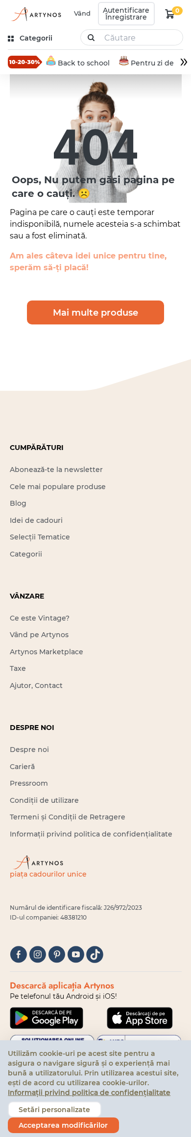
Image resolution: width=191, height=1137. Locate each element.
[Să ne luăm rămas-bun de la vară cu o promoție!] (25, 62)
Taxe (18, 668)
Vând (82, 13)
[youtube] (75, 954)
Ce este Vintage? (40, 618)
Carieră (22, 766)
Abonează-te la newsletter (56, 469)
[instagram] (37, 954)
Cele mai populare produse (58, 486)
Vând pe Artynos (39, 634)
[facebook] (18, 954)
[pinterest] (56, 954)
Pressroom (29, 783)
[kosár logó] (170, 14)
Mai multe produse (95, 312)
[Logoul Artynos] (35, 14)
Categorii (26, 554)
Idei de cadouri (36, 520)
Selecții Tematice (40, 537)
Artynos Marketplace (46, 651)
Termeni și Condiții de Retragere (67, 817)
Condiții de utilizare (44, 800)
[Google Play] (46, 1018)
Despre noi (29, 749)
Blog (18, 503)
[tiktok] (94, 954)
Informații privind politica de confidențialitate (91, 834)
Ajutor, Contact (36, 685)
